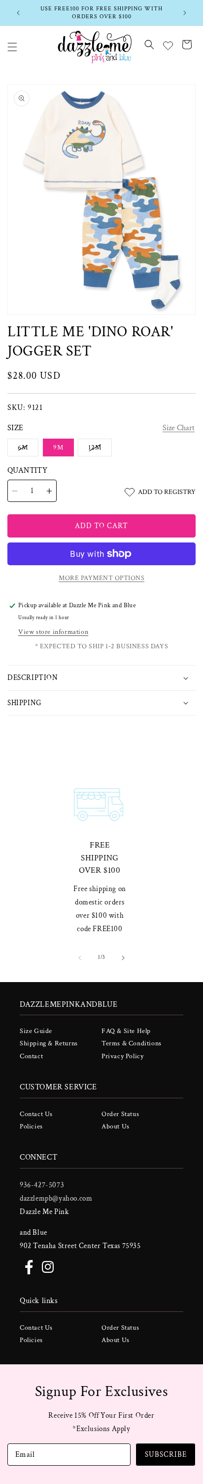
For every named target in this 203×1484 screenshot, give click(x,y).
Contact (31, 1056)
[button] (12, 47)
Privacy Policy (122, 1056)
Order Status (120, 1114)
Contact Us (36, 1114)
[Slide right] (123, 958)
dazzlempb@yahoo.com (56, 1198)
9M (58, 447)
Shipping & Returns (49, 1043)
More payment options (101, 578)
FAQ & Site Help (126, 1031)
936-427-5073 (42, 1185)
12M (100, 449)
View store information (53, 632)
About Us (116, 1126)
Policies (31, 1126)
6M (28, 449)
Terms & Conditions (132, 1043)
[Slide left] (80, 958)
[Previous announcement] (18, 13)
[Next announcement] (185, 13)
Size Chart (179, 428)
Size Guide (36, 1031)
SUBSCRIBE (166, 1454)
